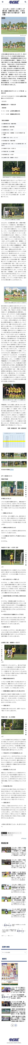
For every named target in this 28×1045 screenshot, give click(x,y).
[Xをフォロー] (12, 1025)
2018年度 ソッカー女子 (7, 835)
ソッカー (4, 833)
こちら (12, 469)
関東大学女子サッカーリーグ (15, 833)
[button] (25, 952)
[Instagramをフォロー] (15, 1025)
